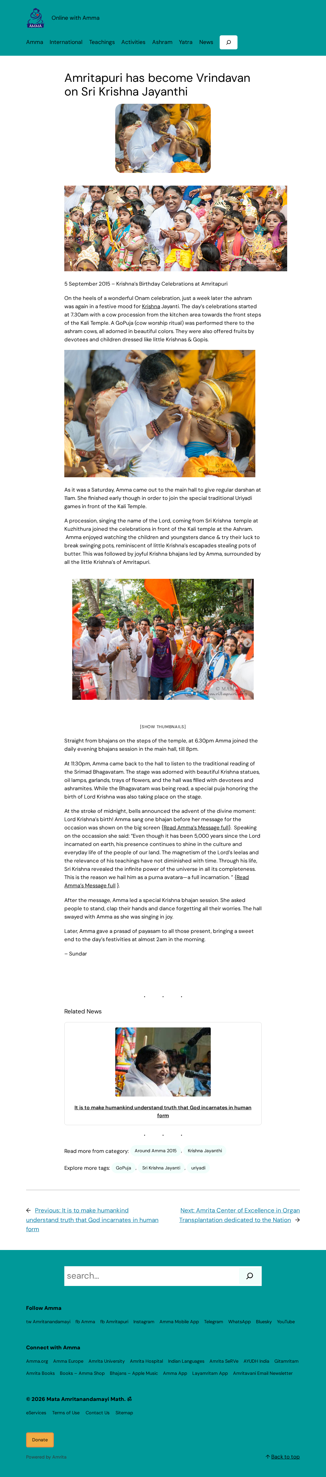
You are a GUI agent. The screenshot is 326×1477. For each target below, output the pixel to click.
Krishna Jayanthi (205, 1151)
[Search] (249, 1276)
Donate (40, 1440)
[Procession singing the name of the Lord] (163, 639)
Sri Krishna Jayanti (161, 1168)
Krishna (151, 306)
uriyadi (198, 1168)
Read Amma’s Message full (196, 827)
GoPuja (123, 1168)
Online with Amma (76, 17)
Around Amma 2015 (156, 1151)
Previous (77, 641)
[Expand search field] (228, 42)
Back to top (285, 1456)
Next (246, 641)
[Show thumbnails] (163, 726)
